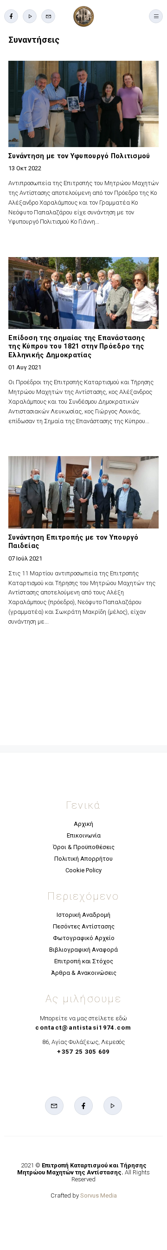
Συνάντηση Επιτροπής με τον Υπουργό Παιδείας (73, 542)
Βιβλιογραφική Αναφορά (83, 949)
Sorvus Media (98, 1195)
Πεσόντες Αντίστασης (84, 926)
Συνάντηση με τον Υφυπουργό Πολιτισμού (79, 156)
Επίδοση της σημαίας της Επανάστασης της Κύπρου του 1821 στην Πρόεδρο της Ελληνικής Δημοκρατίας (76, 346)
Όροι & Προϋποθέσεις (84, 847)
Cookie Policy (83, 870)
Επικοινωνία (84, 835)
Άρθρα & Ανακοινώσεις (83, 972)
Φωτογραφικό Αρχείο (84, 937)
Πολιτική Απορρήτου (83, 858)
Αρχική (83, 823)
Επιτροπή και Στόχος (83, 961)
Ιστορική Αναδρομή (83, 914)
